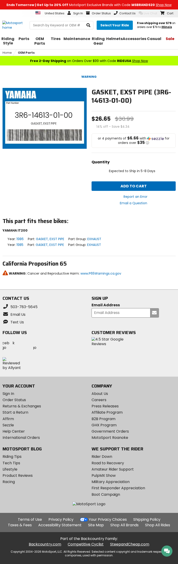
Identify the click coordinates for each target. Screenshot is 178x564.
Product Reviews (18, 475)
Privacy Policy (60, 519)
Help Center (14, 431)
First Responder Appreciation (118, 488)
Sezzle (8, 425)
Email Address (106, 305)
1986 (20, 239)
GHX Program (104, 425)
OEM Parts (26, 52)
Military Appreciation (111, 481)
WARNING (89, 77)
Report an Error (135, 196)
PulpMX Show (104, 475)
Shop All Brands (124, 525)
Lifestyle (10, 469)
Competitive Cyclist (86, 544)
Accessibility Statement (60, 525)
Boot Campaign (106, 494)
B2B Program (103, 418)
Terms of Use (30, 519)
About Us (100, 393)
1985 (19, 244)
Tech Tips (11, 463)
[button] (133, 140)
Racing (9, 481)
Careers (99, 400)
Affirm (8, 418)
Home (7, 52)
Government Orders (110, 431)
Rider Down (102, 456)
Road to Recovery (108, 463)
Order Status (14, 400)
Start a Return (15, 412)
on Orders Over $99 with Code (89, 61)
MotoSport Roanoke (110, 437)
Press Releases (105, 406)
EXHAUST (94, 239)
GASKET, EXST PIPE (50, 239)
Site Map (96, 525)
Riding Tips (12, 456)
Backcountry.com (45, 544)
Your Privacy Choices (108, 519)
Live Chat (150, 13)
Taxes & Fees (20, 525)
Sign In (8, 393)
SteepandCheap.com (129, 544)
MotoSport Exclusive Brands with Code (89, 5)
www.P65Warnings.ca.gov (100, 273)
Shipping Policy (146, 519)
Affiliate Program (107, 412)
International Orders (21, 437)
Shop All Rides (157, 525)
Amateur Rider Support (113, 469)
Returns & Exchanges (22, 406)
